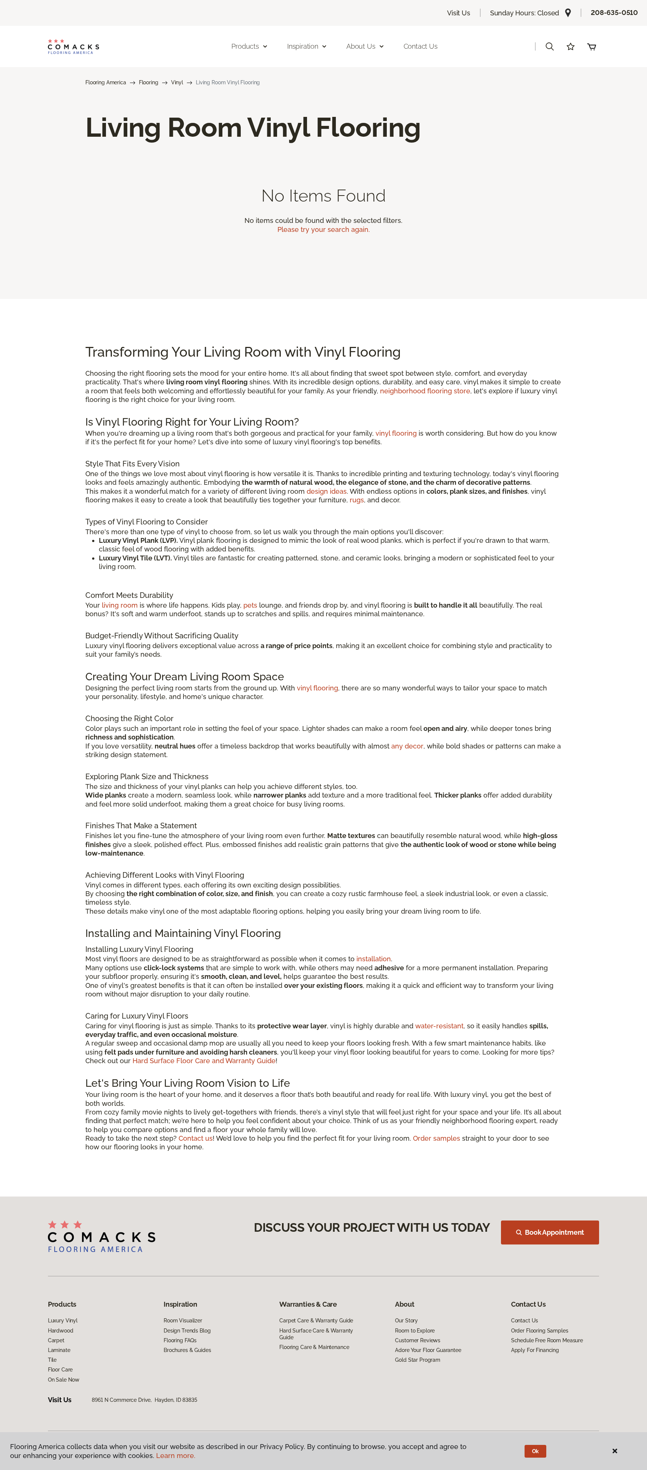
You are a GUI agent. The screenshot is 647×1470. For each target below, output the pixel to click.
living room (120, 605)
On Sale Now (63, 1380)
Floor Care (60, 1370)
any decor (407, 746)
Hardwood (60, 1331)
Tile (52, 1360)
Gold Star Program (417, 1360)
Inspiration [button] (302, 46)
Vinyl (177, 82)
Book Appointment (554, 1232)
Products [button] (245, 46)
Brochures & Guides (187, 1350)
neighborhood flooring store (425, 391)
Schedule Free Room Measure (547, 1340)
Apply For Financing (535, 1350)
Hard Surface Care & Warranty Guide (316, 1334)
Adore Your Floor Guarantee (428, 1350)
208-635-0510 (614, 12)
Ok (535, 1451)
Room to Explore (415, 1331)
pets (250, 605)
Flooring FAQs (180, 1340)
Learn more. (175, 1456)
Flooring (148, 82)
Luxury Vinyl (63, 1321)
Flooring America (105, 82)
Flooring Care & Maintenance (314, 1347)
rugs (357, 500)
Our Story (406, 1321)
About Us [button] (361, 46)
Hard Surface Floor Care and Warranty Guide (204, 1061)
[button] (549, 46)
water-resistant (439, 1026)
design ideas (327, 491)
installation (373, 959)
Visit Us (458, 13)
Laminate (59, 1350)
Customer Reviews (417, 1340)
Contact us (196, 1138)
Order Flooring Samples (539, 1331)
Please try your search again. (323, 229)
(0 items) (591, 46)
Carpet (56, 1340)
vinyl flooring (396, 433)
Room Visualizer (183, 1321)
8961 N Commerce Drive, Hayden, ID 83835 (144, 1400)
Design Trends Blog (187, 1331)
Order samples (436, 1138)
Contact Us (421, 46)
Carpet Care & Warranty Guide (316, 1321)
